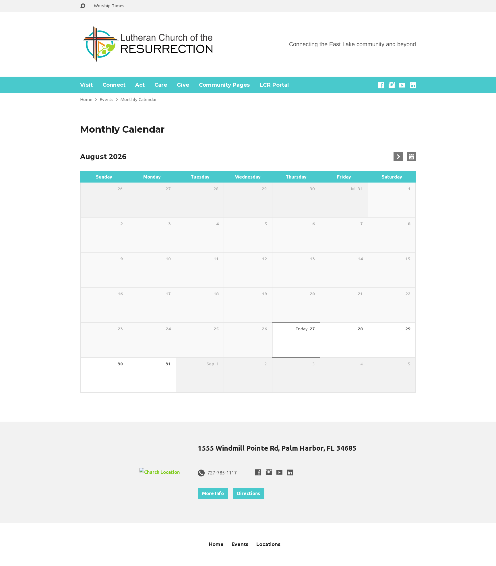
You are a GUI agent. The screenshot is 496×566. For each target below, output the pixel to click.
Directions (248, 493)
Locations (268, 544)
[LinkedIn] (413, 85)
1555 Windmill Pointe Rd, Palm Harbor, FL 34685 (277, 448)
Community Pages (224, 85)
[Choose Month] (411, 156)
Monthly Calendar (139, 99)
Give (183, 85)
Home (86, 99)
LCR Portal (274, 85)
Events (106, 99)
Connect (113, 85)
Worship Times (109, 5)
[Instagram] (392, 85)
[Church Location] (160, 472)
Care (160, 85)
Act (140, 85)
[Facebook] (381, 85)
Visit (86, 85)
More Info (213, 493)
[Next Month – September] (398, 156)
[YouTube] (402, 85)
